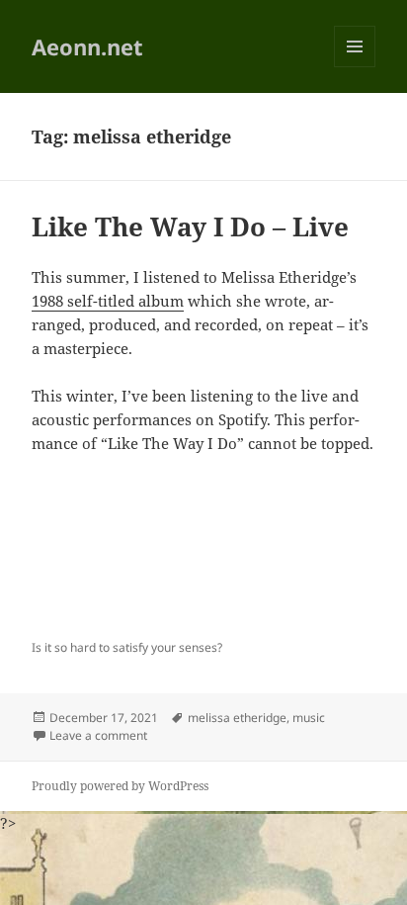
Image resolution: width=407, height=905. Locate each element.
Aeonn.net (87, 46)
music (308, 717)
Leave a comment (98, 735)
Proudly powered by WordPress (120, 785)
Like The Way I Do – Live (190, 226)
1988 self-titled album (108, 301)
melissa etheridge (237, 717)
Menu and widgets (355, 66)
